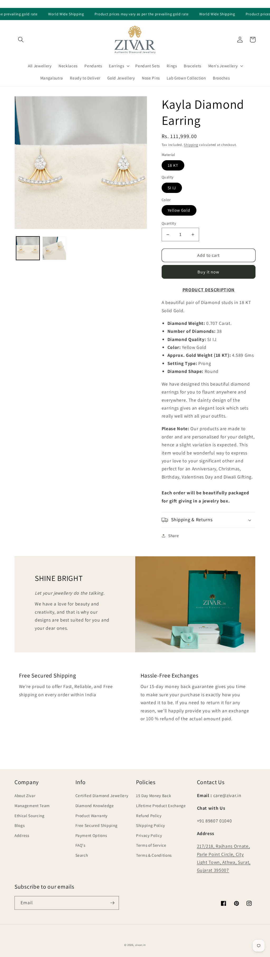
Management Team (32, 805)
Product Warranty (91, 815)
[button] (21, 39)
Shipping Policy (150, 825)
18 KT (173, 165)
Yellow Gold (179, 210)
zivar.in (140, 945)
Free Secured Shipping (96, 825)
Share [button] (173, 535)
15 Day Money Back (153, 795)
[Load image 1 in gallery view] (28, 248)
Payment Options (91, 835)
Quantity (169, 223)
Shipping (191, 145)
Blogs (20, 825)
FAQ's (80, 845)
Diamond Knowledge (94, 805)
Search (81, 855)
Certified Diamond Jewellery (101, 795)
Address (22, 835)
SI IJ (172, 187)
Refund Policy (149, 815)
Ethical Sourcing (30, 815)
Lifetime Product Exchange (161, 805)
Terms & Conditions (154, 855)
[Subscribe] (112, 903)
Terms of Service (151, 845)
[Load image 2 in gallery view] (54, 248)
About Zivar (25, 795)
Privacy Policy (149, 835)
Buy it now (208, 272)
